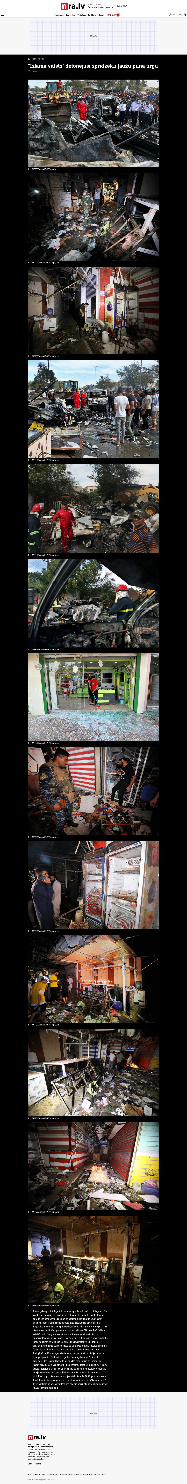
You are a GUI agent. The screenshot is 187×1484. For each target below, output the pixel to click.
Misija (44, 1474)
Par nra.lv (31, 1474)
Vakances (97, 1474)
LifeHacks (92, 15)
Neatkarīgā (59, 15)
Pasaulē (41, 59)
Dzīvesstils (70, 15)
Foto (34, 59)
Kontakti (104, 1474)
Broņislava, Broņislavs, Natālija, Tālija (101, 7)
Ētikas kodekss (88, 1474)
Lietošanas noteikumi (65, 1474)
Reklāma (37, 1474)
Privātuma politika (52, 1474)
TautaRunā (81, 15)
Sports (101, 15)
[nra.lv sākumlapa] (73, 6)
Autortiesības (78, 1474)
